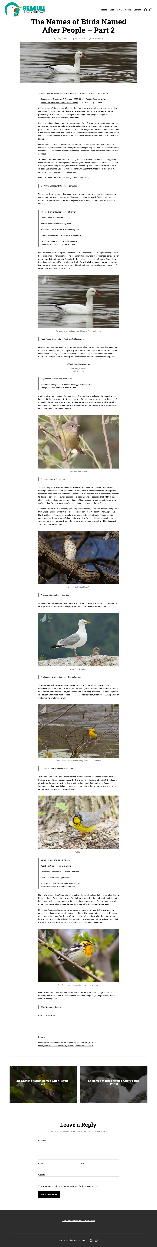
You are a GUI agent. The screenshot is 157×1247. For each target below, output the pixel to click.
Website (41, 1175)
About (128, 10)
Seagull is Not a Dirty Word (75, 1240)
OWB (119, 10)
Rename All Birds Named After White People (59, 103)
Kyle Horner (63, 39)
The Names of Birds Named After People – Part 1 (61, 108)
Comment (42, 1141)
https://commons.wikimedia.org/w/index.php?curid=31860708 (65, 1046)
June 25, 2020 (80, 39)
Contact (137, 10)
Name (41, 1163)
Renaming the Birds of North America (56, 99)
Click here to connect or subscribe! (78, 1220)
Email (83, 1163)
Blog (112, 10)
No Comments (97, 39)
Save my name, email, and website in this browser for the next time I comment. (71, 1186)
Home (104, 10)
